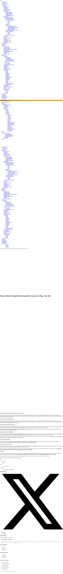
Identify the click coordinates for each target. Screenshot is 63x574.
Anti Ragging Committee (12, 26)
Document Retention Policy (10, 205)
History (7, 72)
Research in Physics (4, 569)
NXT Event (4, 533)
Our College (6, 8)
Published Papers (6, 52)
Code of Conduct (6, 89)
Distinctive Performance (7, 86)
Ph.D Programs (6, 65)
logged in (5, 537)
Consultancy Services (7, 53)
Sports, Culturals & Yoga (10, 31)
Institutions (5, 7)
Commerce (7, 74)
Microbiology (8, 78)
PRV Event (4, 532)
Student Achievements (9, 30)
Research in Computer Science (6, 564)
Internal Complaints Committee (13, 29)
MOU (5, 87)
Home (7, 244)
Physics (7, 80)
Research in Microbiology (5, 567)
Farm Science (10, 125)
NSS (8, 21)
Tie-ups (5, 181)
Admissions (6, 56)
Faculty (7, 90)
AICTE (3, 103)
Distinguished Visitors (7, 37)
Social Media (6, 109)
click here (19, 457)
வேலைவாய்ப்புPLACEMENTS (4, 96)
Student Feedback (6, 88)
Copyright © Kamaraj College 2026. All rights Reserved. (8, 571)
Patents (5, 197)
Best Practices (6, 230)
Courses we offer (4, 556)
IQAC (3, 131)
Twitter (7, 111)
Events (7, 246)
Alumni (3, 138)
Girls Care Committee (11, 28)
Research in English (4, 568)
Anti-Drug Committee (11, 172)
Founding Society (6, 6)
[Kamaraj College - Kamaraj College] (2, 145)
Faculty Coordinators (9, 13)
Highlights (5, 180)
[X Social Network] (32, 529)
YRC (9, 23)
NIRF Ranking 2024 (9, 136)
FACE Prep (6, 66)
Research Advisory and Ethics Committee (10, 49)
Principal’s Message (7, 10)
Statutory (5, 38)
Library (5, 108)
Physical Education (9, 84)
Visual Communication (9, 83)
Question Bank (6, 107)
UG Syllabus (8, 62)
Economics (7, 76)
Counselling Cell (6, 39)
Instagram (7, 113)
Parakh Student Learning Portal (9, 64)
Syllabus (5, 206)
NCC (9, 20)
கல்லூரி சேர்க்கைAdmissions (5, 2)
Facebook (7, 110)
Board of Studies (6, 85)
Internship (7, 24)
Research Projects (6, 50)
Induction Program (7, 67)
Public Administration (11, 123)
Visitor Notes (4, 550)
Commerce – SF (10, 128)
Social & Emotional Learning (8, 17)
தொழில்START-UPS (4, 94)
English (7, 70)
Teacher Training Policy (7, 40)
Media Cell (5, 41)
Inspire (7, 92)
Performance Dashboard (9, 15)
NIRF (3, 132)
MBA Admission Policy (9, 59)
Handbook (5, 68)
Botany (7, 82)
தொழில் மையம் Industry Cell (4, 98)
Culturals (9, 33)
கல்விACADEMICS (4, 55)
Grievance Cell (8, 25)
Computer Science (9, 77)
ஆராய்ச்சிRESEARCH (4, 45)
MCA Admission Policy (9, 60)
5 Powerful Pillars (6, 9)
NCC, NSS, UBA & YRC (10, 164)
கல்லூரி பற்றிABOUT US (4, 5)
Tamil (7, 71)
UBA (9, 22)
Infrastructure (6, 16)
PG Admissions (8, 58)
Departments (6, 214)
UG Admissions (8, 57)
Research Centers (6, 46)
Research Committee (7, 48)
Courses (7, 245)
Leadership (5, 155)
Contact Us (3, 558)
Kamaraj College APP (9, 18)
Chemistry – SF (10, 130)
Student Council (8, 14)
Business (7, 75)
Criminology (8, 73)
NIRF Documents (6, 133)
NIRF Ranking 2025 (9, 135)
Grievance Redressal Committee (13, 27)
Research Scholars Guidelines (8, 51)
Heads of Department (9, 12)
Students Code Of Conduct (10, 35)
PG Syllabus (8, 63)
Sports (9, 32)
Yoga (8, 34)
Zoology (7, 81)
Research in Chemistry (5, 565)
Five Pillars (3, 548)
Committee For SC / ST (7, 42)
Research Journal (6, 47)
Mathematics (8, 222)
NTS (6, 91)
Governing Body (8, 156)
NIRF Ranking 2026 (9, 134)
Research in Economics (5, 563)
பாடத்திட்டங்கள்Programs (4, 43)
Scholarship (6, 3)
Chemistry (7, 79)
